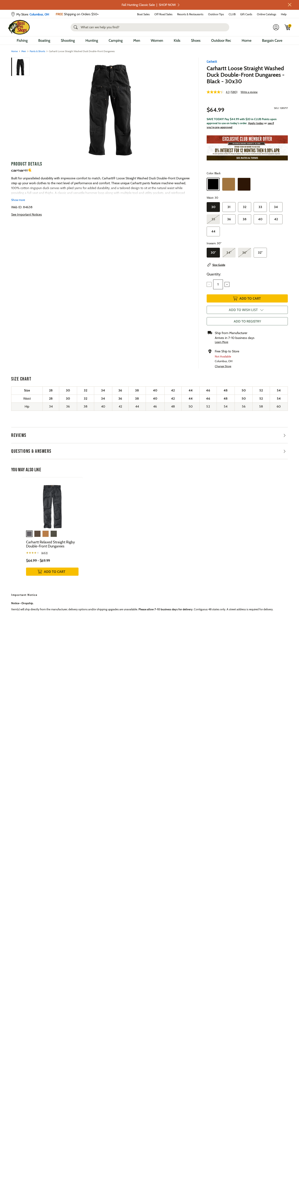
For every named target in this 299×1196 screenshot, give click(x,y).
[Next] (184, 107)
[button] (289, 4)
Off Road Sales (163, 14)
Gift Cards (246, 14)
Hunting (91, 40)
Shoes (196, 40)
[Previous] (36, 107)
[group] (52, 530)
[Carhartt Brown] (228, 184)
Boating (44, 40)
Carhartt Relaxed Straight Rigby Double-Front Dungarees (50, 544)
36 (229, 219)
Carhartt (212, 61)
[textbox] (218, 284)
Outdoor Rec (221, 40)
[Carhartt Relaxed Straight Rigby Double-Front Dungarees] (52, 503)
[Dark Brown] (244, 184)
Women (157, 40)
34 (276, 207)
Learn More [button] (221, 342)
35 (213, 219)
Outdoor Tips (216, 14)
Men (136, 40)
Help (284, 14)
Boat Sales (143, 14)
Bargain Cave (272, 40)
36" (244, 252)
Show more (18, 200)
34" (228, 252)
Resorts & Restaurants (190, 14)
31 (228, 207)
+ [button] (227, 284)
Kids (177, 40)
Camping (116, 40)
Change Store (223, 366)
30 (213, 207)
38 (245, 219)
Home (246, 40)
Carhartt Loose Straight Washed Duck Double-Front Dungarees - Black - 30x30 (246, 74)
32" (260, 252)
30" (213, 252)
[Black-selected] (213, 184)
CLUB (232, 14)
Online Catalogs (266, 14)
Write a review (249, 92)
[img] (287, 27)
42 (276, 219)
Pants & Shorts (37, 51)
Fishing (22, 40)
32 (244, 207)
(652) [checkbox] (44, 553)
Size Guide (218, 265)
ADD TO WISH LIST (243, 310)
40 (260, 219)
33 (260, 207)
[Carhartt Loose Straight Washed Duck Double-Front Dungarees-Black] (110, 108)
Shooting (68, 40)
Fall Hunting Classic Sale (149, 5)
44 (213, 231)
